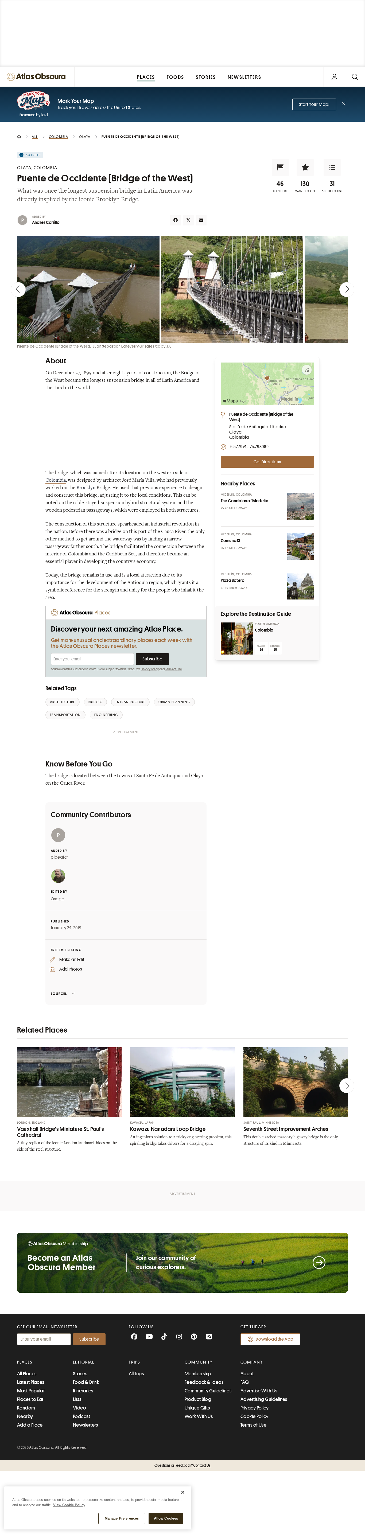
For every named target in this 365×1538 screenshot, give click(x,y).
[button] (280, 167)
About (247, 1374)
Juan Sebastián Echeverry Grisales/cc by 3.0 (132, 346)
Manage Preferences (122, 1518)
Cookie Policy (254, 1416)
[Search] (355, 77)
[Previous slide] (18, 289)
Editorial (83, 1362)
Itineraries (83, 1391)
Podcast (81, 1416)
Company (251, 1362)
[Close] (183, 1492)
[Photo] (300, 506)
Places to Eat (30, 1399)
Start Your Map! (314, 104)
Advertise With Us (258, 1391)
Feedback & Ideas (204, 1382)
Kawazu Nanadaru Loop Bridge (167, 1129)
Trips (134, 1362)
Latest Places (30, 1382)
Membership (198, 1374)
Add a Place (30, 1425)
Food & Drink (86, 1382)
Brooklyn (85, 488)
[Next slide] (346, 289)
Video (79, 1408)
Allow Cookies (166, 1518)
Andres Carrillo (46, 222)
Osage (57, 899)
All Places (27, 1374)
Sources (59, 993)
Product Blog (198, 1399)
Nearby (25, 1416)
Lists (77, 1399)
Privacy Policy (150, 669)
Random (26, 1408)
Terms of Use (173, 669)
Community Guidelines (208, 1391)
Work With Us (199, 1416)
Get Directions (267, 462)
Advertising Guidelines (263, 1399)
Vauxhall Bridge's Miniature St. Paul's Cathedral (60, 1132)
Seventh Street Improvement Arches (285, 1129)
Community (199, 1362)
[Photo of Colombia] (237, 638)
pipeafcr (59, 857)
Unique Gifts (197, 1408)
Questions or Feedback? (182, 1465)
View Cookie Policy (69, 1505)
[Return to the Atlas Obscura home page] (37, 77)
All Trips (136, 1374)
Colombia (55, 480)
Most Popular (31, 1391)
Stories (80, 1374)
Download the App (274, 1339)
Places (25, 1362)
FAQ (244, 1382)
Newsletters (85, 1425)
